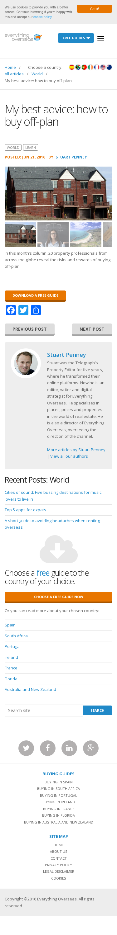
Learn (30, 147)
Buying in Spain (59, 782)
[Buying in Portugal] (84, 67)
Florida (11, 679)
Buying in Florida (58, 815)
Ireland (11, 657)
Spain (10, 625)
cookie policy (42, 16)
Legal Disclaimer (58, 871)
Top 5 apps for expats (25, 509)
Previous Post (29, 329)
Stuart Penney (71, 157)
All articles (14, 74)
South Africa (16, 636)
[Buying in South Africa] (78, 67)
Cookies (58, 878)
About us (58, 851)
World (37, 74)
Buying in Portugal (58, 795)
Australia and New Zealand (30, 689)
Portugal (13, 646)
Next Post (92, 329)
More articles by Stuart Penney (76, 449)
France (11, 668)
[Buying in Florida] (103, 67)
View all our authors (69, 456)
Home (10, 67)
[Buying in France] (97, 67)
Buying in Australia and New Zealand (58, 822)
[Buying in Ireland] (90, 67)
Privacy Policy (58, 864)
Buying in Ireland (58, 802)
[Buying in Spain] (72, 67)
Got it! (94, 8)
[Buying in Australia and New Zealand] (109, 67)
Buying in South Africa (58, 788)
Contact (59, 858)
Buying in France (58, 808)
